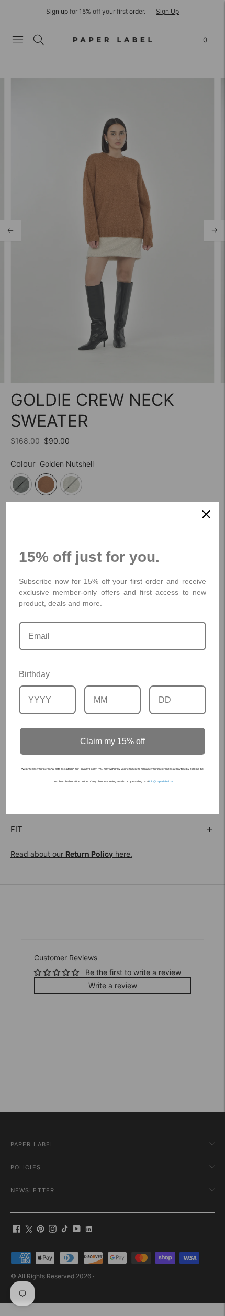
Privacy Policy (88, 768)
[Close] (206, 514)
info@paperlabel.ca (161, 781)
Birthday (34, 674)
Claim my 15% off (112, 741)
